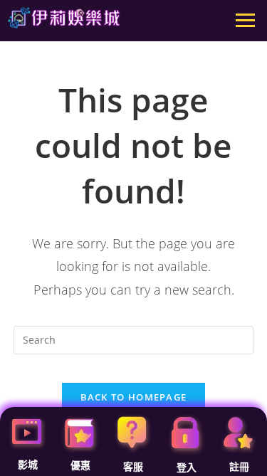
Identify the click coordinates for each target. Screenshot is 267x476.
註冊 (239, 466)
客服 (133, 466)
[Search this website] (134, 339)
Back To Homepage (133, 397)
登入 (187, 467)
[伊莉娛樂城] (64, 17)
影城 (28, 464)
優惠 (80, 465)
